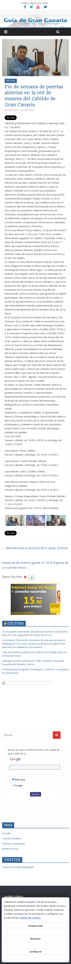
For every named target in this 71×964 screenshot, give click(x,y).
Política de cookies (30, 917)
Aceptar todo (35, 925)
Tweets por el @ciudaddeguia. (18, 867)
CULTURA (15, 623)
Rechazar (35, 938)
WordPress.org (10, 848)
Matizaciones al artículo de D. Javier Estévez (35, 548)
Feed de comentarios (13, 843)
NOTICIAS (10, 80)
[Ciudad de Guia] (35, 21)
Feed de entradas (11, 838)
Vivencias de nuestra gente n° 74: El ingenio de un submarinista (35, 565)
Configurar (35, 951)
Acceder (6, 833)
